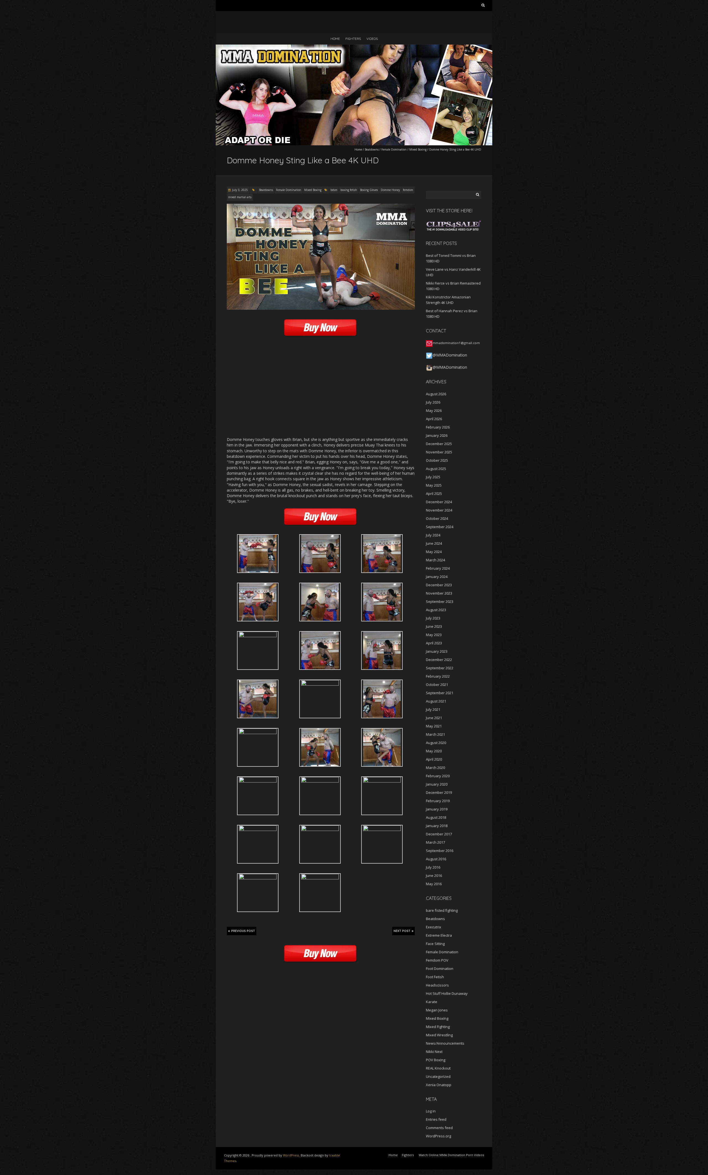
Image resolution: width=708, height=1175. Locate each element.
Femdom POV (437, 960)
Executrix (433, 926)
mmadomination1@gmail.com (456, 343)
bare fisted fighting (442, 910)
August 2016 (436, 858)
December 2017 (439, 833)
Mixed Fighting (438, 1026)
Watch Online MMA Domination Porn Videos (451, 1155)
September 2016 (439, 850)
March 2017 (435, 842)
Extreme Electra (439, 935)
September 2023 (439, 601)
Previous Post (243, 931)
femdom (408, 190)
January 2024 (436, 576)
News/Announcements (445, 1043)
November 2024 (439, 510)
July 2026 (433, 402)
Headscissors (437, 985)
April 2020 (434, 759)
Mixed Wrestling (439, 1034)
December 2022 (439, 659)
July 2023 (433, 618)
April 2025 (434, 493)
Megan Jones (437, 1010)
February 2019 (438, 800)
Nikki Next (434, 1051)
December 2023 (439, 584)
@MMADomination (450, 355)
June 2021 (434, 717)
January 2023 (436, 651)
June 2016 (434, 875)
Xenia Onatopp (438, 1084)
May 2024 (434, 551)
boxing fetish (348, 190)
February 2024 (438, 568)
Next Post (402, 931)
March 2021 (435, 734)
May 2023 (434, 634)
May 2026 (434, 410)
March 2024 (435, 559)
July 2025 (433, 476)
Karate (431, 1001)
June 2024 (434, 543)
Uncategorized (438, 1076)
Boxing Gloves (369, 190)
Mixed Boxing (417, 149)
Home (335, 39)
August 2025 (436, 468)
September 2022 (439, 667)
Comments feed (439, 1127)
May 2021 (434, 726)
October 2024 (437, 518)
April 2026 (434, 418)
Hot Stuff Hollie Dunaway (447, 993)
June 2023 (434, 626)
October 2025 (437, 460)
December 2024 (439, 501)
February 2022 (438, 676)
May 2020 (434, 750)
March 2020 (435, 767)
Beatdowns (372, 149)
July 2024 (433, 535)
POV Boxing (435, 1059)
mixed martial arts (239, 197)
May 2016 (434, 883)
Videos (372, 39)
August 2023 (436, 609)
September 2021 (439, 692)
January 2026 (436, 435)
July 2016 (433, 867)
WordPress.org (438, 1135)
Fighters (353, 39)
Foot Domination (439, 968)
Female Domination (394, 149)
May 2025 (434, 485)
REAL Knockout (438, 1068)
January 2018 (436, 825)
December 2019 (439, 792)
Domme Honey (390, 190)
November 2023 (439, 593)
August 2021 (436, 701)
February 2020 (438, 775)
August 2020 (436, 742)
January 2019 (436, 809)
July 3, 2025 (240, 190)
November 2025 (439, 452)
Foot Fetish (435, 976)
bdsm (333, 190)
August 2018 (436, 817)
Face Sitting (435, 943)
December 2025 (439, 443)
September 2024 (439, 526)
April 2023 (434, 643)
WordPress (291, 1155)
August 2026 (436, 393)
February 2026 (438, 427)
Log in (431, 1111)
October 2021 (437, 684)
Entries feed (436, 1119)
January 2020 (436, 784)
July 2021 (433, 709)
